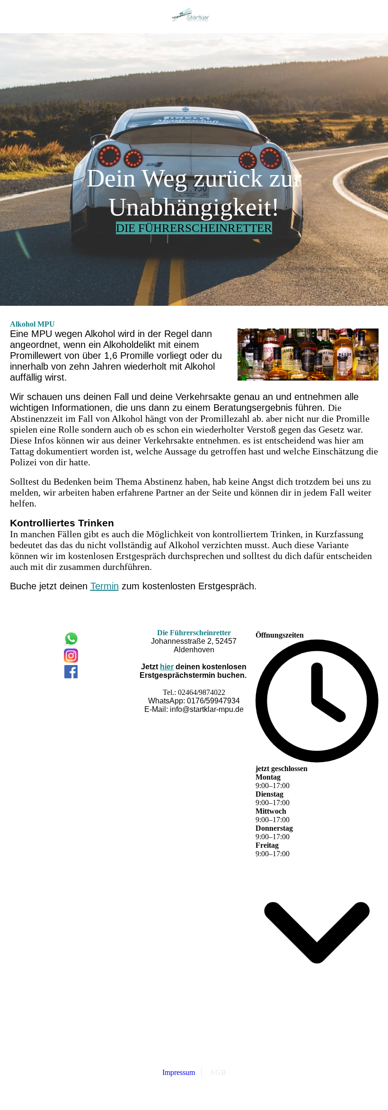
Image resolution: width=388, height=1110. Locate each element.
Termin (104, 586)
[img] (194, 16)
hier (167, 667)
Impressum (178, 1072)
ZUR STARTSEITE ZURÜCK (194, 1063)
